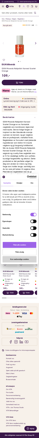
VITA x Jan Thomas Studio (15, 407)
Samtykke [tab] (7, 183)
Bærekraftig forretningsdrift (15, 398)
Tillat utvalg (19, 252)
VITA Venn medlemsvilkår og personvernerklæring (15, 424)
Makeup (8, 19)
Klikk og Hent (9, 107)
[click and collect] (32, 6)
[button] (35, 13)
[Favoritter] (28, 6)
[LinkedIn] (21, 342)
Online (6, 99)
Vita (3, 19)
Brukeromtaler (11, 379)
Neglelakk (21, 19)
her (35, 92)
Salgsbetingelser (11, 376)
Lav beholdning (30, 99)
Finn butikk (9, 392)
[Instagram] (16, 342)
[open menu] (3, 6)
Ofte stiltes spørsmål (13, 361)
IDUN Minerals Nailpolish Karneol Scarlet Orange (17, 21)
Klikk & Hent (10, 373)
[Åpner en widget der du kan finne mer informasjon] (30, 428)
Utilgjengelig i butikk (28, 107)
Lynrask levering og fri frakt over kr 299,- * (19, 101)
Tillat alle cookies (19, 245)
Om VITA (9, 389)
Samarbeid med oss (13, 404)
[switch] (33, 221)
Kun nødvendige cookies (19, 259)
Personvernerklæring (13, 395)
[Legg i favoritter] (4, 60)
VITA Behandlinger (12, 410)
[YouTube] (26, 342)
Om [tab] (32, 183)
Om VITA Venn (11, 420)
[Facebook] (10, 342)
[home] (10, 6)
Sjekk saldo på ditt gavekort (15, 370)
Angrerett (9, 367)
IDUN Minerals (8, 64)
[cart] (36, 6)
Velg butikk (8, 109)
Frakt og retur (10, 364)
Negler (14, 19)
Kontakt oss (10, 358)
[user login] (24, 6)
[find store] (20, 6)
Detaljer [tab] (20, 183)
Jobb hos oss (10, 401)
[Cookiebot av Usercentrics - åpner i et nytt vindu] (28, 177)
